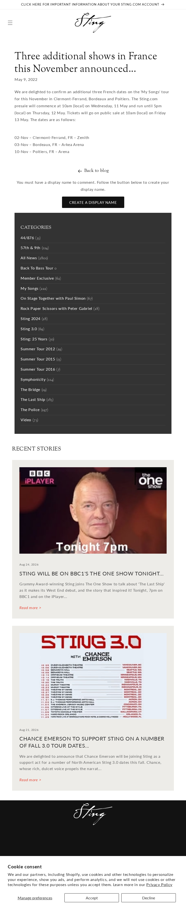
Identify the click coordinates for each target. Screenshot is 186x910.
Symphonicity (37, 379)
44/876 (31, 238)
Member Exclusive (41, 278)
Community (37, 841)
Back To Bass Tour (38, 268)
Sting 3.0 (32, 329)
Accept (92, 897)
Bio (120, 841)
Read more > (30, 607)
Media (76, 841)
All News (34, 258)
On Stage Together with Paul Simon (57, 298)
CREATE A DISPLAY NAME (93, 202)
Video (30, 420)
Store (146, 841)
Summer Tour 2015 (41, 359)
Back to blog (96, 171)
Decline (148, 897)
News (15, 841)
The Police (34, 410)
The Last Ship (37, 400)
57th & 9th (35, 248)
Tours (59, 841)
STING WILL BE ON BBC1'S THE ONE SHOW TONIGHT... (91, 573)
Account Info (166, 843)
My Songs (34, 288)
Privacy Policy (159, 884)
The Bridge (34, 390)
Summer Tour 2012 (41, 349)
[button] (10, 22)
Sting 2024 (34, 319)
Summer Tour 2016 (41, 369)
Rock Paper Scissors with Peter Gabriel (60, 309)
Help (132, 841)
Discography (100, 841)
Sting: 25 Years (37, 339)
